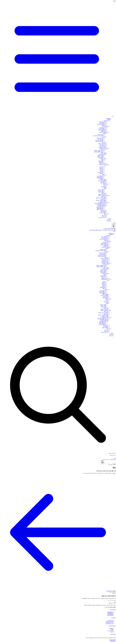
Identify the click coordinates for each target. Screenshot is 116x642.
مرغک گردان (103, 211)
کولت (102, 159)
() (111, 229)
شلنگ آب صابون (102, 212)
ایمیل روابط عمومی (109, 623)
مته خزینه (101, 170)
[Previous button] (113, 223)
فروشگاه (109, 119)
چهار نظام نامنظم (99, 209)
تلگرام (112, 629)
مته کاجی (101, 171)
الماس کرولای (100, 155)
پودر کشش (103, 125)
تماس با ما (109, 220)
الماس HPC (103, 152)
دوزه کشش (106, 120)
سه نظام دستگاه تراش (101, 204)
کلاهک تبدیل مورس (102, 180)
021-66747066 (110, 614)
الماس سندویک (100, 156)
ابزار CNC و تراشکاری (103, 148)
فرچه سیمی (103, 198)
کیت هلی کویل (103, 182)
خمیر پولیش (103, 196)
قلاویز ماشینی (100, 190)
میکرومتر (104, 136)
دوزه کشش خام (102, 122)
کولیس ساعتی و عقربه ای (98, 135)
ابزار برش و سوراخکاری (103, 164)
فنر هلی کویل (103, 181)
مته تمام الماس (100, 172)
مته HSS (101, 173)
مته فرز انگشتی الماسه (98, 151)
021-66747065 (110, 615)
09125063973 (113, 228)
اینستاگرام (111, 628)
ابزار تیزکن (106, 213)
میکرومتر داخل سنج (99, 141)
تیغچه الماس (103, 130)
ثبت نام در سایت (112, 453)
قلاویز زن (104, 187)
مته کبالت (101, 168)
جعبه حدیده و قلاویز (102, 194)
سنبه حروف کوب (102, 147)
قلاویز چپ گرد (100, 189)
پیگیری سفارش (107, 228)
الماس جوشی (100, 157)
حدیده (105, 185)
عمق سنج (104, 142)
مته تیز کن (104, 214)
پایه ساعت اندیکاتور (102, 143)
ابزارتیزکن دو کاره (102, 217)
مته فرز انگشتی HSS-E (98, 150)
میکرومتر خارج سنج (99, 140)
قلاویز (104, 188)
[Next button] (115, 223)
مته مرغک (101, 167)
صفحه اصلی (108, 118)
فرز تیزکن (104, 216)
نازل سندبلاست (103, 127)
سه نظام (104, 174)
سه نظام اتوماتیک (99, 177)
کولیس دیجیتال (100, 134)
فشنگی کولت (100, 160)
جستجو (102, 460)
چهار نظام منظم (100, 208)
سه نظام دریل (100, 178)
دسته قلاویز (103, 193)
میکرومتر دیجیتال (99, 137)
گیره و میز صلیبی (102, 163)
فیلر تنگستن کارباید (102, 129)
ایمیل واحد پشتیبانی (109, 622)
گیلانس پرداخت (103, 201)
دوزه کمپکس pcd (102, 121)
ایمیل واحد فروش (109, 621)
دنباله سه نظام (103, 179)
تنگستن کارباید (105, 126)
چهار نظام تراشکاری (102, 205)
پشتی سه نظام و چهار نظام (100, 203)
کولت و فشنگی (103, 158)
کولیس (104, 133)
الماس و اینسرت (102, 154)
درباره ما (109, 219)
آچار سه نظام (103, 210)
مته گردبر (101, 166)
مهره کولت (101, 162)
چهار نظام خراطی (99, 206)
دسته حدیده (103, 186)
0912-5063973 (110, 612)
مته (105, 165)
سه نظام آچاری (100, 175)
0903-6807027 (110, 613)
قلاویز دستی (101, 191)
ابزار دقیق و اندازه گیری (103, 132)
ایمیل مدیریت (110, 620)
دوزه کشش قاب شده (101, 124)
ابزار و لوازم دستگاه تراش (103, 202)
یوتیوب (111, 631)
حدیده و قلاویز (105, 183)
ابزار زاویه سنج (103, 144)
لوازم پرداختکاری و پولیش (103, 195)
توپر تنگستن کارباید (102, 128)
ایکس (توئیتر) (110, 630)
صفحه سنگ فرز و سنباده (101, 200)
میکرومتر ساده (100, 139)
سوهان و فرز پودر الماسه (101, 197)
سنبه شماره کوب (102, 145)
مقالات (109, 218)
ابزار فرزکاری (103, 149)
